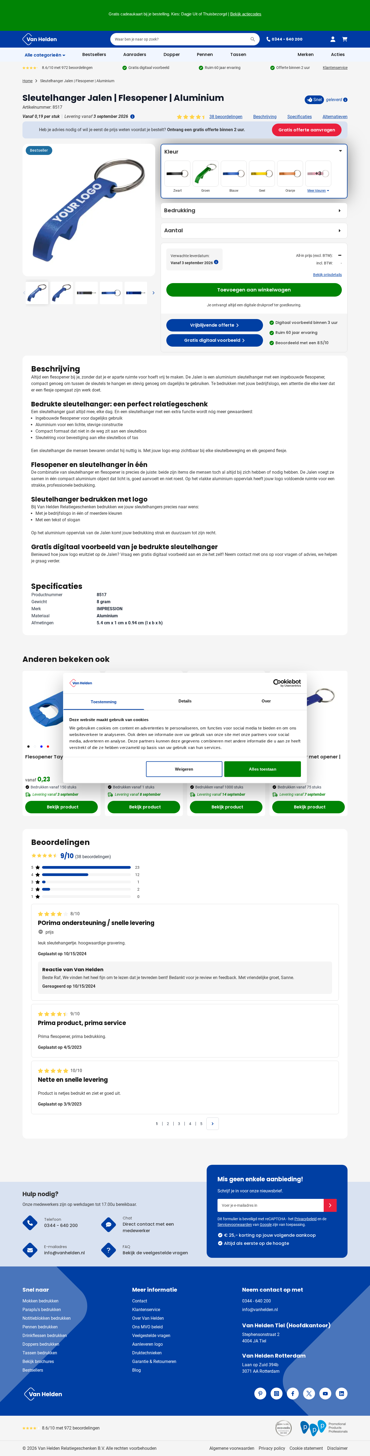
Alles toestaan (262, 769)
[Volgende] (150, 212)
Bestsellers (32, 1370)
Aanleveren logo (147, 1344)
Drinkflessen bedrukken (44, 1335)
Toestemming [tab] (103, 701)
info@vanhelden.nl (260, 1309)
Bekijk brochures (38, 1361)
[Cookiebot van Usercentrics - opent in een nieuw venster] (277, 683)
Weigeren (184, 769)
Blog (136, 1370)
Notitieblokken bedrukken (46, 1318)
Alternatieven (335, 116)
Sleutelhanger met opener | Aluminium (306, 760)
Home (27, 81)
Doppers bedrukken (40, 1344)
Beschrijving (265, 116)
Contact (139, 1301)
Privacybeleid (305, 1219)
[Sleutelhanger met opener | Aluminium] (308, 706)
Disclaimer (337, 1448)
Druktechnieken (147, 1352)
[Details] (345, 100)
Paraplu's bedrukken (41, 1309)
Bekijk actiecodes (245, 14)
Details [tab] (185, 701)
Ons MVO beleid (147, 1326)
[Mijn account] (333, 39)
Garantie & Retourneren (154, 1361)
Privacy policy (272, 1448)
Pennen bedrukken (40, 1326)
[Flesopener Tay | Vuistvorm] (61, 706)
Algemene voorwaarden (231, 1448)
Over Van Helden (148, 1318)
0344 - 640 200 (287, 39)
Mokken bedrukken (40, 1301)
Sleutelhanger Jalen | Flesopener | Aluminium (77, 81)
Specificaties (299, 116)
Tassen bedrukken (39, 1352)
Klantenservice (335, 67)
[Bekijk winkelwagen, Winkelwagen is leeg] (345, 39)
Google (266, 1224)
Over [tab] (266, 701)
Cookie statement (306, 1448)
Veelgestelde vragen (151, 1335)
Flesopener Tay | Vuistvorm (59, 756)
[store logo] (102, 1394)
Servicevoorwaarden (235, 1224)
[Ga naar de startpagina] (39, 39)
